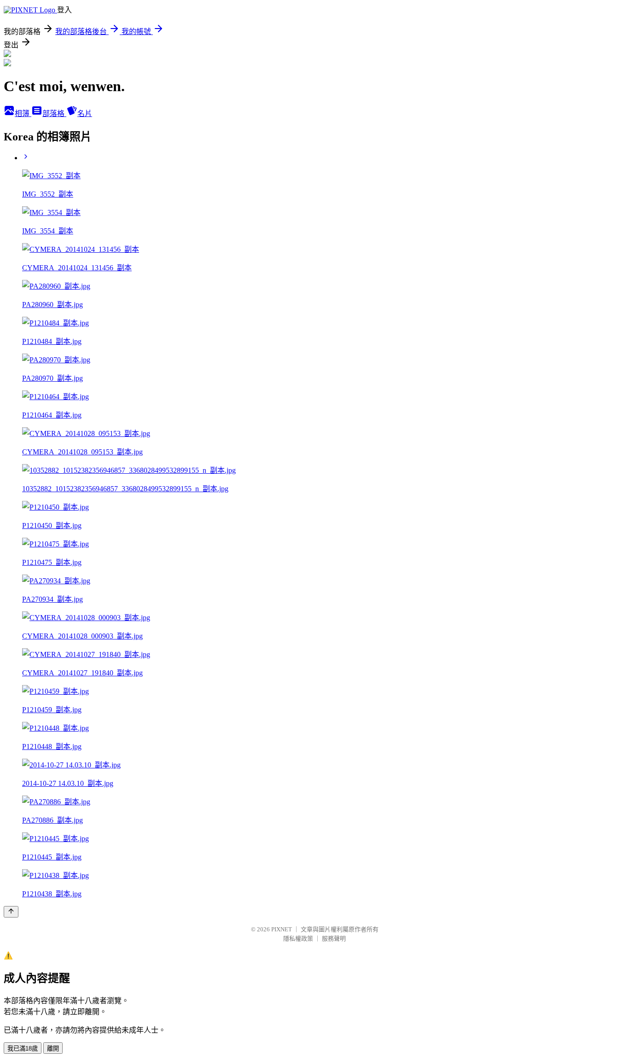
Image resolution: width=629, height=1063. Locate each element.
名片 (84, 113)
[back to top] (11, 912)
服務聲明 (334, 938)
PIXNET (281, 929)
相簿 (23, 113)
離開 (53, 1048)
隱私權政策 (298, 938)
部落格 (54, 113)
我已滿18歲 (22, 1048)
